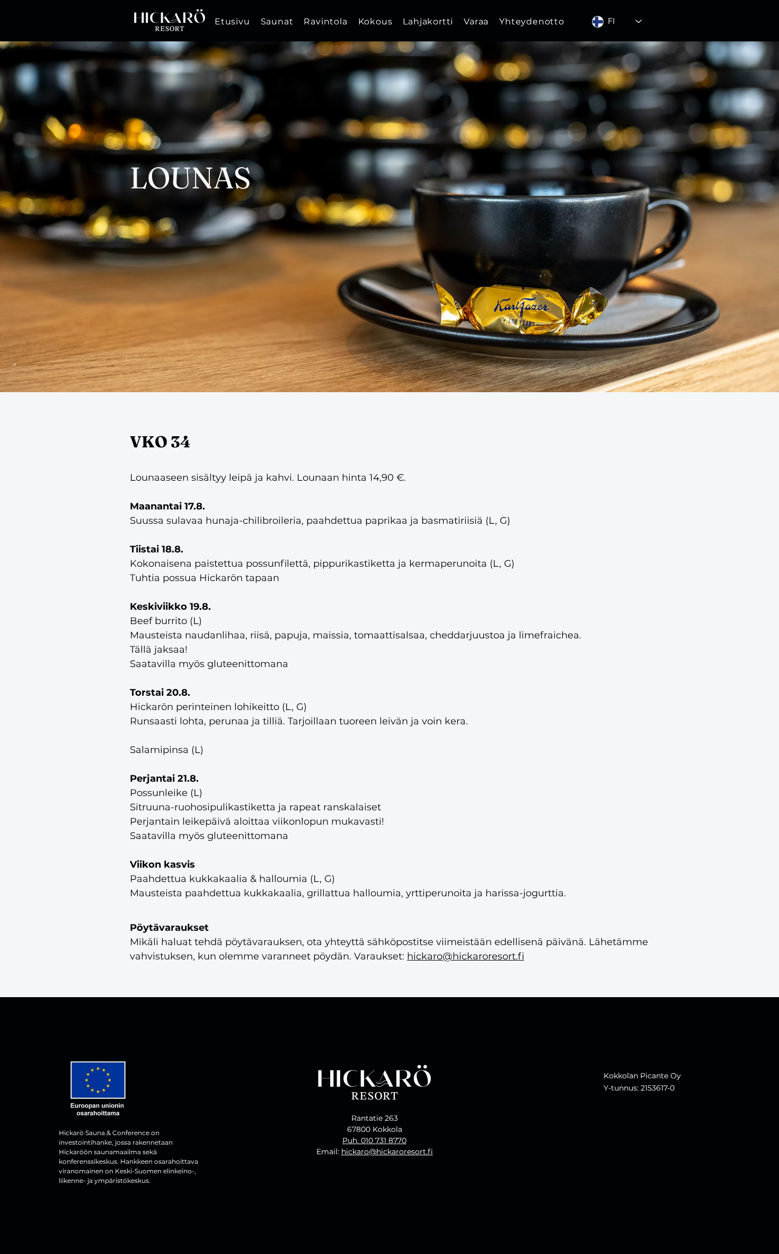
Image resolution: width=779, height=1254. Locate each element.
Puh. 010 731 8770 (374, 1140)
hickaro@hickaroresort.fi (465, 956)
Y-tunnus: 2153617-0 (639, 1088)
